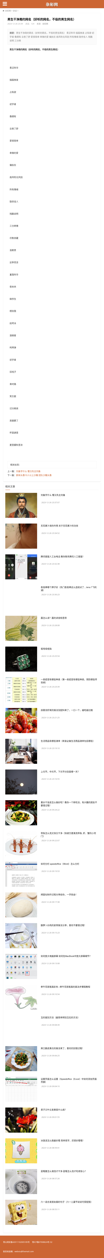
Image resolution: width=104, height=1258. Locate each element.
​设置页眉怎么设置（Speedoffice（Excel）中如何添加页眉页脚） (69, 1080)
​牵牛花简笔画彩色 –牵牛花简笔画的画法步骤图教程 (65, 986)
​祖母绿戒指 (46, 648)
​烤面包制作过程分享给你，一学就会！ (59, 894)
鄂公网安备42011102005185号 (16, 1242)
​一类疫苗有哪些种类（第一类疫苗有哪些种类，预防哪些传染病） (69, 681)
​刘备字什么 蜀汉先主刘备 (28, 471)
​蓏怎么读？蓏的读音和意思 (54, 617)
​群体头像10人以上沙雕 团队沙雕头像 (34, 475)
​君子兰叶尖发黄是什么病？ (54, 1109)
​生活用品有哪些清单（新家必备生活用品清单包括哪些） (68, 740)
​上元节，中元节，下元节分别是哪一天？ (60, 771)
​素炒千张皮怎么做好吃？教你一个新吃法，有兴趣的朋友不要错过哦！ (69, 804)
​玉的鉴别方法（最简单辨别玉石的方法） (60, 1017)
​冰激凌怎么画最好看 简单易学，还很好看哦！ (63, 1140)
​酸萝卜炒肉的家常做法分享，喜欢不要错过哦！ (63, 925)
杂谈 (15, 10)
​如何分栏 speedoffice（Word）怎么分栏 (60, 863)
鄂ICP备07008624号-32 (42, 1242)
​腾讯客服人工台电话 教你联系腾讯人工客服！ (63, 556)
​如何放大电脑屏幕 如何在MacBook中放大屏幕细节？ (66, 956)
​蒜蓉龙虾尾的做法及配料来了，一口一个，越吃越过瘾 (67, 710)
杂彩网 (8, 10)
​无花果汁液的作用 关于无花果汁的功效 (59, 525)
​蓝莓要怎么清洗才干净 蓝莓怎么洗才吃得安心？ (64, 1171)
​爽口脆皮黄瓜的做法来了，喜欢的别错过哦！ (62, 1048)
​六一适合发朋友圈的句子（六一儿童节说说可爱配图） (67, 1201)
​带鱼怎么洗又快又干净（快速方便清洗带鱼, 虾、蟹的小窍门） (68, 835)
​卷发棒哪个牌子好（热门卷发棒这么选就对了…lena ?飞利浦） (69, 589)
